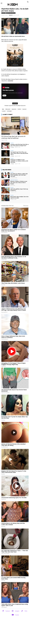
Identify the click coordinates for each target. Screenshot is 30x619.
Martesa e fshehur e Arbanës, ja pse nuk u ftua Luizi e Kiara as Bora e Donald (18, 183)
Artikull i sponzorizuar (5, 133)
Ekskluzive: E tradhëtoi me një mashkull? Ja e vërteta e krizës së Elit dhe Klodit (19, 161)
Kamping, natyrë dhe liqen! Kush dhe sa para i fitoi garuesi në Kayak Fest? (19, 145)
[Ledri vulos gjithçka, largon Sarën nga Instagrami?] (5, 190)
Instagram (17, 611)
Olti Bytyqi (12, 147)
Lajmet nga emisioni (10, 12)
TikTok (25, 611)
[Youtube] (12, 615)
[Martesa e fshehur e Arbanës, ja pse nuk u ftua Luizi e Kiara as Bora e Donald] (5, 182)
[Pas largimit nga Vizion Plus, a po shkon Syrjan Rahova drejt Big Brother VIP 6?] (5, 153)
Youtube (17, 614)
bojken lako (14, 109)
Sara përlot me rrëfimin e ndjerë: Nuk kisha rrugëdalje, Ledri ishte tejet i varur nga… (19, 175)
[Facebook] (3, 611)
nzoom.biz (24, 109)
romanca (3, 111)
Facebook (8, 611)
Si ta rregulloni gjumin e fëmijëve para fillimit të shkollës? (16, 105)
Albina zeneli (8, 109)
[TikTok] (22, 611)
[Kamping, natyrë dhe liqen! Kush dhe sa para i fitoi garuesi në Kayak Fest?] (5, 146)
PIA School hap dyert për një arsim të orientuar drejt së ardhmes (13, 137)
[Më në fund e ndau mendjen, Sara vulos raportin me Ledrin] (5, 198)
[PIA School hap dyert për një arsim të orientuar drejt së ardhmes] (15, 126)
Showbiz (3, 12)
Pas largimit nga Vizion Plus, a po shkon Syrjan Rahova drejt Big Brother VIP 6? (19, 153)
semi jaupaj (9, 111)
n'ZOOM (19, 109)
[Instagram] (12, 611)
